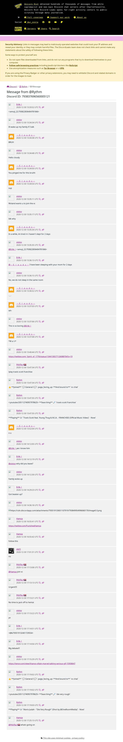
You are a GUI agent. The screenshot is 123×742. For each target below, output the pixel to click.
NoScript (73, 65)
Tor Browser (49, 68)
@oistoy (12, 463)
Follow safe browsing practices (24, 65)
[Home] (18, 29)
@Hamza (13, 571)
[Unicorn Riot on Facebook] (43, 22)
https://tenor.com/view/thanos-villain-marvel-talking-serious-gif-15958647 (42, 663)
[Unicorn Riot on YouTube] (55, 22)
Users (43, 29)
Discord (13, 86)
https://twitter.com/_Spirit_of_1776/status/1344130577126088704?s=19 (40, 356)
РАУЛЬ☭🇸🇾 (21, 364)
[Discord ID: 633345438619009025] (11, 106)
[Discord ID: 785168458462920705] (11, 121)
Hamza (19, 518)
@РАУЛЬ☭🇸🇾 (14, 724)
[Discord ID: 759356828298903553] (11, 136)
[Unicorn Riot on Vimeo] (49, 22)
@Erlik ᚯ (12, 249)
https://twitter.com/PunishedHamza (25, 525)
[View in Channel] (40, 107)
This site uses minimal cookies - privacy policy (63, 738)
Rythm (24, 86)
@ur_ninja (32, 22)
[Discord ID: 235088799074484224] (11, 381)
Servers (31, 29)
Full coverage (34, 17)
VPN (62, 68)
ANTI (18, 549)
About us (81, 17)
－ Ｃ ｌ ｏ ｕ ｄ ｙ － (25, 135)
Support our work (59, 17)
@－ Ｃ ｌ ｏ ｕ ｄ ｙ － (19, 264)
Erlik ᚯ (19, 104)
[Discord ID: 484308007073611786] (11, 366)
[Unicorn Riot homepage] (18, 6)
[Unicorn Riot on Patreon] (62, 22)
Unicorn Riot (31, 4)
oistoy (19, 119)
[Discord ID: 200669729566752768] (11, 520)
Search (55, 29)
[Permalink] (43, 107)
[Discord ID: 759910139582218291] (11, 550)
